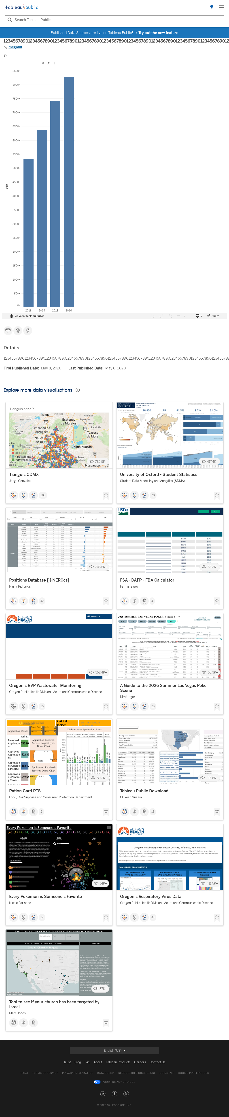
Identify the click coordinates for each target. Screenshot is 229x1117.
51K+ (103, 883)
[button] (102, 1093)
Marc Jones (17, 1013)
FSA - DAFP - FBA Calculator (147, 580)
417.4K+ (212, 461)
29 (153, 706)
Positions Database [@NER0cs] (39, 580)
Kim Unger (127, 697)
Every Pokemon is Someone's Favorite (45, 896)
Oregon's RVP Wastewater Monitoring (45, 685)
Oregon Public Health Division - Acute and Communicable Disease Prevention (55, 692)
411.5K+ (212, 883)
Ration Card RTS (25, 791)
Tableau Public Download (144, 791)
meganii (15, 47)
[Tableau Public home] (21, 7)
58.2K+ (213, 567)
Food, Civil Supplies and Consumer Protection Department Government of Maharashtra (50, 798)
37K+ (103, 989)
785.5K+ (101, 461)
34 (42, 917)
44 (153, 917)
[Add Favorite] (106, 496)
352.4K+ (101, 672)
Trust (67, 1062)
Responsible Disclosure (137, 1073)
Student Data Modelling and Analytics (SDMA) (152, 481)
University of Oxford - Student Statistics (158, 474)
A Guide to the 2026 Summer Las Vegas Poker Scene (164, 688)
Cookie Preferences (193, 1073)
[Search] (9, 20)
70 (153, 495)
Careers (140, 1062)
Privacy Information (77, 1073)
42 (42, 601)
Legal (24, 1073)
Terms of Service (45, 1073)
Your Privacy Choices (118, 1082)
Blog (77, 1062)
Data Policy (106, 1073)
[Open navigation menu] (221, 7)
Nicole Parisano (20, 903)
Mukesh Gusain (131, 797)
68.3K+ (213, 672)
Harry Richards (20, 586)
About (98, 1062)
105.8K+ (212, 778)
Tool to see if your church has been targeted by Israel (54, 1004)
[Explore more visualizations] (212, 7)
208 (42, 495)
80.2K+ (102, 778)
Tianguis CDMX (24, 474)
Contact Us (157, 1062)
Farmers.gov (129, 586)
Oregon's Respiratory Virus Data (150, 896)
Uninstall (166, 1073)
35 (42, 706)
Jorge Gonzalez (20, 481)
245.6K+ (101, 567)
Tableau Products (118, 1062)
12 (152, 811)
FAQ (87, 1062)
